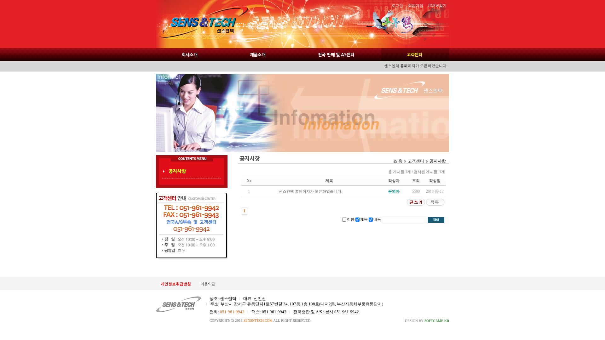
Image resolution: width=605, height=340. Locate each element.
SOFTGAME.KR (436, 321)
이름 (350, 219)
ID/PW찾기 (437, 5)
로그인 (397, 5)
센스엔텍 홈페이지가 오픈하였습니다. (310, 191)
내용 (377, 219)
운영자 (394, 191)
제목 (364, 219)
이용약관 (208, 284)
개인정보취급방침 (176, 284)
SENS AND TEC (201, 24)
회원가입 (415, 5)
